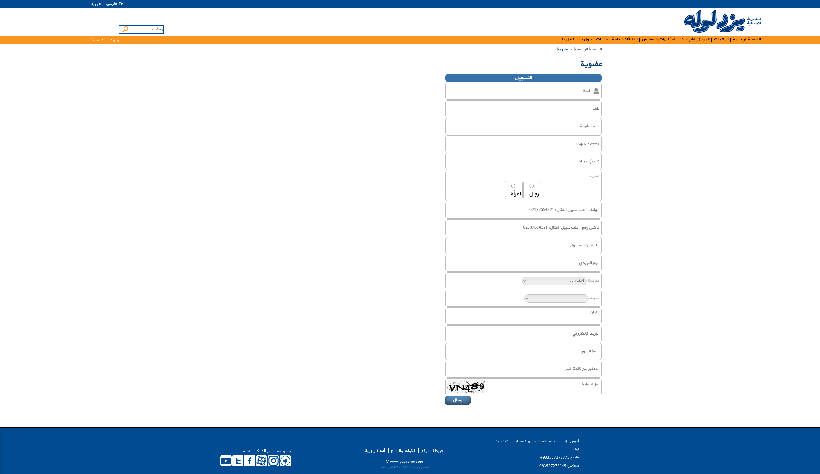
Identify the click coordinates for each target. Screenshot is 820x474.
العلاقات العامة (624, 40)
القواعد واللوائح (403, 450)
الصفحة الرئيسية (747, 40)
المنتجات (721, 40)
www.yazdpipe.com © (404, 461)
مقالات (602, 40)
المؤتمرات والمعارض (659, 40)
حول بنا (585, 40)
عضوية (97, 39)
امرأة (515, 194)
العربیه (97, 3)
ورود (115, 39)
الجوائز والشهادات (694, 40)
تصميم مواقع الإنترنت (416, 467)
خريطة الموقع (432, 450)
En (121, 4)
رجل (534, 194)
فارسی (111, 4)
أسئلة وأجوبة (375, 450)
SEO (395, 467)
